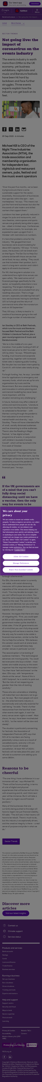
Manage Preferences (21, 563)
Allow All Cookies (21, 557)
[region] (21, 541)
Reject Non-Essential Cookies (21, 570)
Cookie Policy (20, 550)
